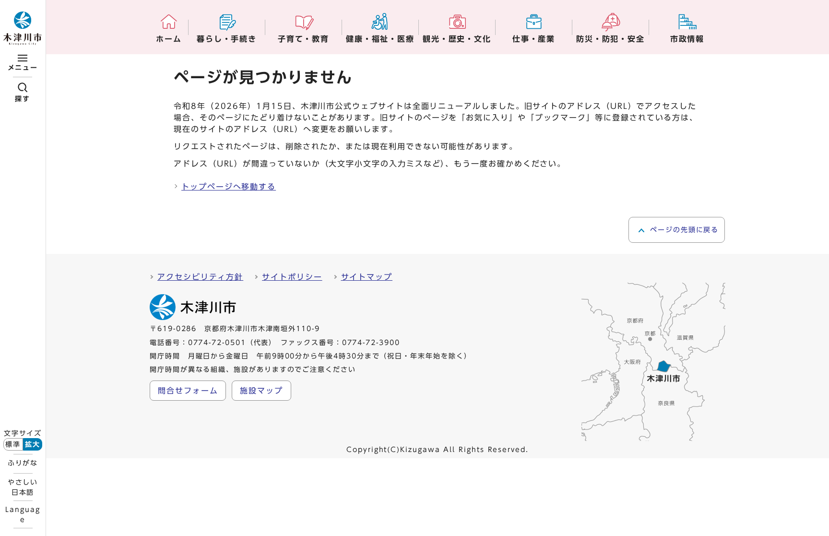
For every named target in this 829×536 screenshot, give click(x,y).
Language (22, 514)
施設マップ (261, 390)
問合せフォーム (188, 390)
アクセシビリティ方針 (200, 277)
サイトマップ (367, 277)
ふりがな (23, 463)
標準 (13, 444)
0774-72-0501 (217, 342)
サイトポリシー (292, 277)
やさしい (23, 487)
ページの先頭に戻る (684, 229)
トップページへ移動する (228, 187)
